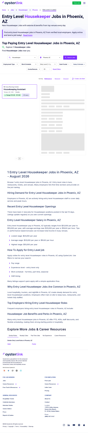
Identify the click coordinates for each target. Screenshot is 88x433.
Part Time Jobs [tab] (35, 335)
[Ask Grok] (12, 370)
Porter (34, 344)
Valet (9, 344)
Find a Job (77, 3)
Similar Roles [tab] (13, 335)
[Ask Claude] (4, 370)
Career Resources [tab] (60, 335)
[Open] (35, 57)
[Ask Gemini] (8, 370)
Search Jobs (71, 57)
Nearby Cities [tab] (24, 335)
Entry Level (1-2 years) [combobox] (47, 64)
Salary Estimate (78, 64)
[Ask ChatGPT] (16, 370)
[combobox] (23, 57)
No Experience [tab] (47, 335)
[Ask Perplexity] (20, 370)
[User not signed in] (84, 3)
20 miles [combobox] (46, 69)
